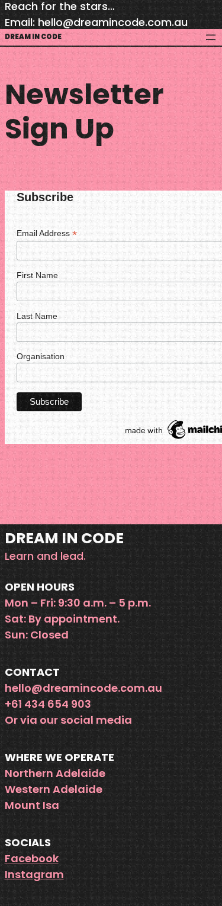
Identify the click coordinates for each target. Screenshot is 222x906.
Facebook (32, 858)
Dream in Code (33, 36)
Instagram (34, 874)
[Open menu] (211, 37)
